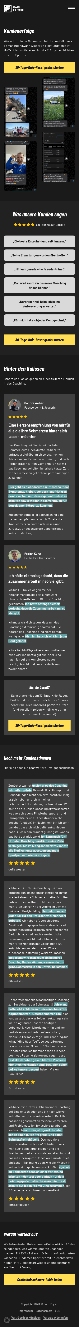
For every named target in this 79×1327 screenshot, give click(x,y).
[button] (7, 1320)
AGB (57, 1310)
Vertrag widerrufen (55, 1317)
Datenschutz (44, 1310)
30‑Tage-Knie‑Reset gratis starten (39, 67)
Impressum (26, 1310)
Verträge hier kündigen (25, 1317)
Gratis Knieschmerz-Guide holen (39, 1279)
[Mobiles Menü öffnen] (71, 8)
